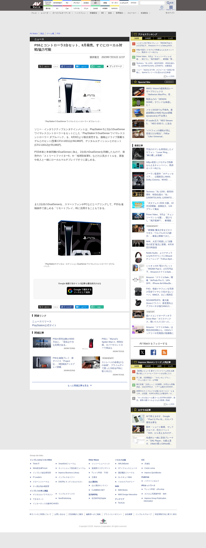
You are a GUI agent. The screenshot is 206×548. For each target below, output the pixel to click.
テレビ (34, 13)
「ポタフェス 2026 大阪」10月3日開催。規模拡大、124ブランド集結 (160, 206)
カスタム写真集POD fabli (155, 494)
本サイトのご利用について (40, 514)
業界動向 (119, 13)
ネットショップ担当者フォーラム (72, 468)
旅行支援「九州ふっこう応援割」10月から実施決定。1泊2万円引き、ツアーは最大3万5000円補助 (155, 386)
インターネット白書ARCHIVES (46, 504)
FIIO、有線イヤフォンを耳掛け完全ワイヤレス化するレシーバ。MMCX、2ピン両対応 (160, 291)
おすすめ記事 (144, 410)
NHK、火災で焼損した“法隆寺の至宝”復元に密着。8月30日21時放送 (160, 244)
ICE (142, 460)
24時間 (148, 38)
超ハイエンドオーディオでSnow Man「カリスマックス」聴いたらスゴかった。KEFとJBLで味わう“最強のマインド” (160, 321)
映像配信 (93, 13)
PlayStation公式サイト (44, 325)
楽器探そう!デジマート (101, 468)
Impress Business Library (69, 473)
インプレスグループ (143, 514)
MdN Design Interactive (127, 494)
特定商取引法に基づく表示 (166, 514)
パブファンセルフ (151, 481)
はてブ (83, 66)
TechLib (121, 503)
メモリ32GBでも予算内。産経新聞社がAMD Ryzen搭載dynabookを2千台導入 (159, 113)
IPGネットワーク (148, 485)
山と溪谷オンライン (100, 485)
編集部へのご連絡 (93, 514)
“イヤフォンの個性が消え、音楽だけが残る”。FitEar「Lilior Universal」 (159, 133)
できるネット (38, 499)
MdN (117, 486)
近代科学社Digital (99, 498)
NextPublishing (65, 498)
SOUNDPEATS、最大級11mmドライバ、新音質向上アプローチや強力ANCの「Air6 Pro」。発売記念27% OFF (159, 306)
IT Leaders (37, 477)
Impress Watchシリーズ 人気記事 (154, 362)
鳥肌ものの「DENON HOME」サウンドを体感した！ (158, 102)
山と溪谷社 (93, 482)
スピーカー (131, 13)
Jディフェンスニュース (127, 468)
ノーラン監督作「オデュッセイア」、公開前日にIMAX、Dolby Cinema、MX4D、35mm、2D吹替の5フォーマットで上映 (160, 179)
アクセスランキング (147, 34)
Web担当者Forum (40, 468)
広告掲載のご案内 (75, 514)
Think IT (36, 464)
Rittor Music (94, 460)
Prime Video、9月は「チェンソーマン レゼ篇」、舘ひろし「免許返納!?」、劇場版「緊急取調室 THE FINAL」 (155, 59)
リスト (55, 66)
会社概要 (128, 514)
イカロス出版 (120, 460)
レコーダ (44, 13)
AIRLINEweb (123, 464)
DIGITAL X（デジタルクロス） (71, 482)
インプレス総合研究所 (42, 473)
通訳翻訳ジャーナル (126, 473)
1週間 (159, 38)
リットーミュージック (101, 464)
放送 (110, 13)
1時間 (136, 38)
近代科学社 (93, 494)
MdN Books (123, 490)
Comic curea (149, 468)
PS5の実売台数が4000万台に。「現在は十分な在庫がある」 (63, 342)
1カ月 (170, 38)
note (99, 66)
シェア (68, 66)
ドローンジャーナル (41, 482)
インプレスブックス (67, 494)
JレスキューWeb (125, 477)
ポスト (46, 66)
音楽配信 (144, 13)
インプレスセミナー (67, 477)
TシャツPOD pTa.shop (154, 489)
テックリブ (119, 499)
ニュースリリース (41, 321)
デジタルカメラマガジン (43, 494)
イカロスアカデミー (126, 482)
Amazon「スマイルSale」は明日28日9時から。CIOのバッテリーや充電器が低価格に (160, 330)
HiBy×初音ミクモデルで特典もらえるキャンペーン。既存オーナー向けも (160, 165)
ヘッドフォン (80, 13)
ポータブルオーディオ (61, 13)
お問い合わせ (59, 514)
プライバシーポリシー (113, 514)
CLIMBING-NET (98, 490)
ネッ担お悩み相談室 (41, 486)
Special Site (144, 82)
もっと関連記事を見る (78, 385)
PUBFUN (145, 477)
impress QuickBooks (152, 473)
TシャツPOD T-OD (100, 473)
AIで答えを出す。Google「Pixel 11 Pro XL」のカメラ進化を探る (159, 419)
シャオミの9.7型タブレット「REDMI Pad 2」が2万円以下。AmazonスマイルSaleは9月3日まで (155, 45)
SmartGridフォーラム (67, 464)
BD (102, 13)
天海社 (147, 464)
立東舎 (94, 477)
